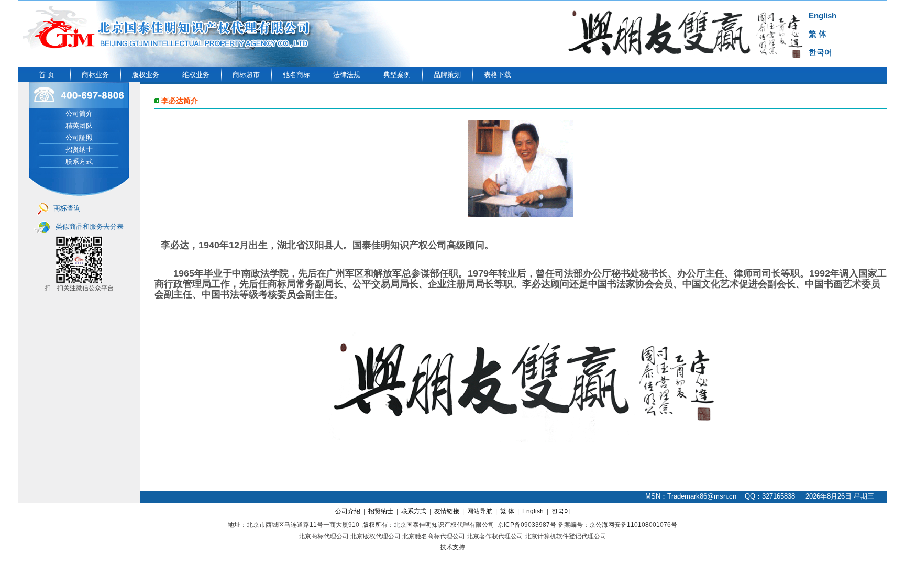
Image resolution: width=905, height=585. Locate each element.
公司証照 (79, 137)
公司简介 (79, 113)
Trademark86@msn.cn (701, 496)
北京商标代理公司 (324, 536)
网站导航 (479, 511)
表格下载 (497, 75)
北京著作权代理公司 (495, 536)
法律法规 (346, 75)
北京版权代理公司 (375, 536)
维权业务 (195, 75)
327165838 (778, 496)
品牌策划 (447, 75)
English (822, 15)
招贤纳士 (79, 149)
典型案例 (397, 75)
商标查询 (67, 208)
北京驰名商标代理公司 (433, 536)
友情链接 (446, 511)
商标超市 (246, 75)
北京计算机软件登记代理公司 (565, 536)
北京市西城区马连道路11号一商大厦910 (303, 524)
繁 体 (817, 33)
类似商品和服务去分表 (90, 226)
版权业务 (145, 75)
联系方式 (79, 161)
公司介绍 (347, 511)
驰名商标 (296, 75)
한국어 (820, 52)
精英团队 (79, 125)
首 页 (46, 75)
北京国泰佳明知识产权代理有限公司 (444, 524)
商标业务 (95, 75)
